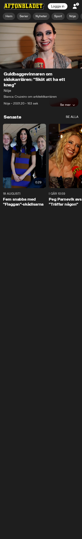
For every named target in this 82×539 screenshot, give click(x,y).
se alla (72, 117)
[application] (41, 46)
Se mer (65, 105)
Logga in (57, 6)
